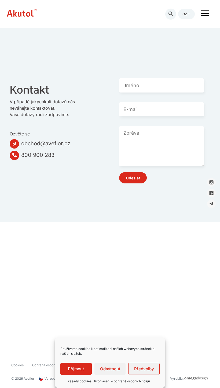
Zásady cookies (79, 381)
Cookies (17, 365)
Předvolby (144, 368)
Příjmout (76, 368)
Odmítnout (110, 368)
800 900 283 (37, 155)
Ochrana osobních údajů (50, 365)
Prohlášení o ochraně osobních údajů (122, 381)
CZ (184, 14)
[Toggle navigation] (205, 14)
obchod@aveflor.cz (45, 143)
